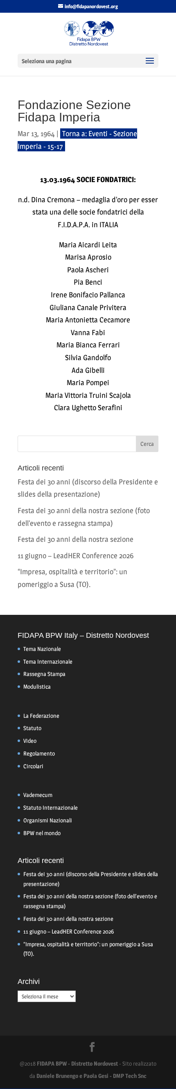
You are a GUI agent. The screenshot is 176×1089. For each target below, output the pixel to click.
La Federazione (41, 715)
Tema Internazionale (47, 661)
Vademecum (37, 794)
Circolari (33, 766)
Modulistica (37, 686)
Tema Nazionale (42, 648)
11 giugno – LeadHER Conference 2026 (75, 555)
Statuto (32, 727)
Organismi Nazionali (47, 820)
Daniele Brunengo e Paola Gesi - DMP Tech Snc (91, 1075)
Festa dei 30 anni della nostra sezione (75, 539)
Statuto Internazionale (50, 807)
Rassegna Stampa (44, 673)
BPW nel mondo (42, 832)
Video (29, 740)
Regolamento (39, 753)
